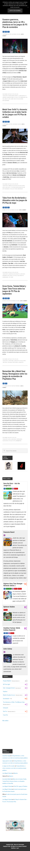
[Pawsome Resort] (7, 542)
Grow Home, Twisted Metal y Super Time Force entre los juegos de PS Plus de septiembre (14, 290)
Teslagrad (10, 362)
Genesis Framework (22, 846)
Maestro (16, 773)
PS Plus (15, 97)
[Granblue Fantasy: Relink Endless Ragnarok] (7, 640)
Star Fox (5, 711)
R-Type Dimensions (21, 97)
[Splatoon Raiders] (7, 616)
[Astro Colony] (7, 659)
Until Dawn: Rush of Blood (14, 99)
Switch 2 (16, 488)
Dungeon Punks (10, 97)
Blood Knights (16, 274)
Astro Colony (7, 649)
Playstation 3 (5, 440)
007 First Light (6, 684)
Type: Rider (10, 277)
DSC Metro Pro (14, 846)
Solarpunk (5, 708)
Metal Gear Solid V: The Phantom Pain (11, 187)
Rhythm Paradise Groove (9, 695)
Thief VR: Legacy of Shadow (20, 786)
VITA (8, 31)
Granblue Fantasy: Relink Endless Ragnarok (11, 629)
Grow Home (10, 360)
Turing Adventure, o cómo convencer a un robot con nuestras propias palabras (14, 768)
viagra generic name (7, 761)
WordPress (13, 848)
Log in (17, 848)
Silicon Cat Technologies (19, 844)
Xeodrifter (21, 362)
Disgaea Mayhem (7, 681)
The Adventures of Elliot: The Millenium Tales (14, 702)
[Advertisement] (16, 735)
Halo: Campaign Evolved (9, 688)
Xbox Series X (8, 488)
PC (12, 488)
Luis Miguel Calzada (7, 773)
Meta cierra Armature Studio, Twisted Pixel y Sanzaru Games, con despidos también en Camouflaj (14, 781)
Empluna (5, 691)
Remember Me (18, 440)
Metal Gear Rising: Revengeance (15, 439)
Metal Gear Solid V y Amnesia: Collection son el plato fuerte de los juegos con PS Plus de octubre (14, 113)
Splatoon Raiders (9, 607)
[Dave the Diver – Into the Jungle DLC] (7, 495)
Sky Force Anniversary (18, 188)
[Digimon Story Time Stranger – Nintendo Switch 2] (7, 595)
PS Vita (12, 94)
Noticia (9, 94)
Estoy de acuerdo (15, 10)
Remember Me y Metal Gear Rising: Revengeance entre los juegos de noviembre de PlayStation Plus (14, 375)
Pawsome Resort (8, 532)
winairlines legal (6, 755)
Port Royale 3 (10, 275)
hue (18, 185)
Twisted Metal (15, 362)
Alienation (10, 274)
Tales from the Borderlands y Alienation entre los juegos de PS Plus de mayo (14, 200)
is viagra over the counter (8, 766)
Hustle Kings (22, 185)
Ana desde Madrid (6, 779)
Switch (15, 588)
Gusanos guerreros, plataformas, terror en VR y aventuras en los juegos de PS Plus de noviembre (14, 23)
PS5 (4, 488)
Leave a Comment (22, 210)
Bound (9, 95)
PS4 (6, 31)
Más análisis (5, 720)
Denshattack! (6, 698)
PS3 (3, 31)
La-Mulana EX (16, 360)
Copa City (5, 715)
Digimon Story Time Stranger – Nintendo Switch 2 (13, 585)
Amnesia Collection (12, 185)
